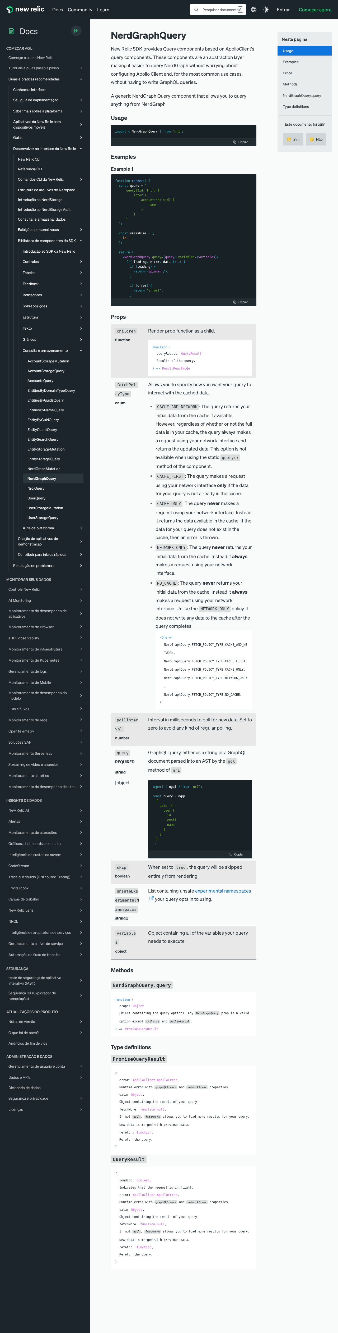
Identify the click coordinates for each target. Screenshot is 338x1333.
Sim (293, 139)
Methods (290, 84)
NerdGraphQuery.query (302, 95)
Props (288, 73)
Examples (291, 61)
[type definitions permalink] (153, 1047)
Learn (103, 9)
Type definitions (296, 106)
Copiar (243, 142)
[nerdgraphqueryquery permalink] (175, 985)
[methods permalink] (136, 970)
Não (316, 139)
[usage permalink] (130, 118)
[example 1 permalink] (135, 169)
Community (80, 9)
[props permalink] (128, 316)
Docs (57, 9)
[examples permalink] (138, 156)
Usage (288, 50)
